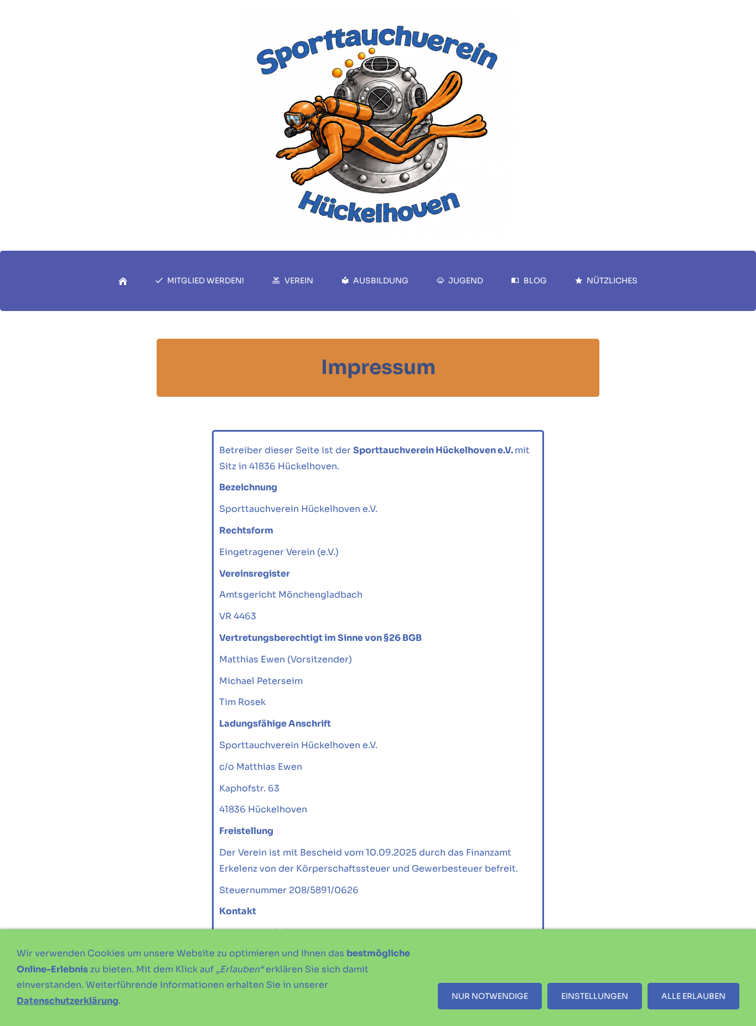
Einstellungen (594, 996)
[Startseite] (123, 280)
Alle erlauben (693, 996)
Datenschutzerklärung (67, 1001)
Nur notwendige (490, 996)
